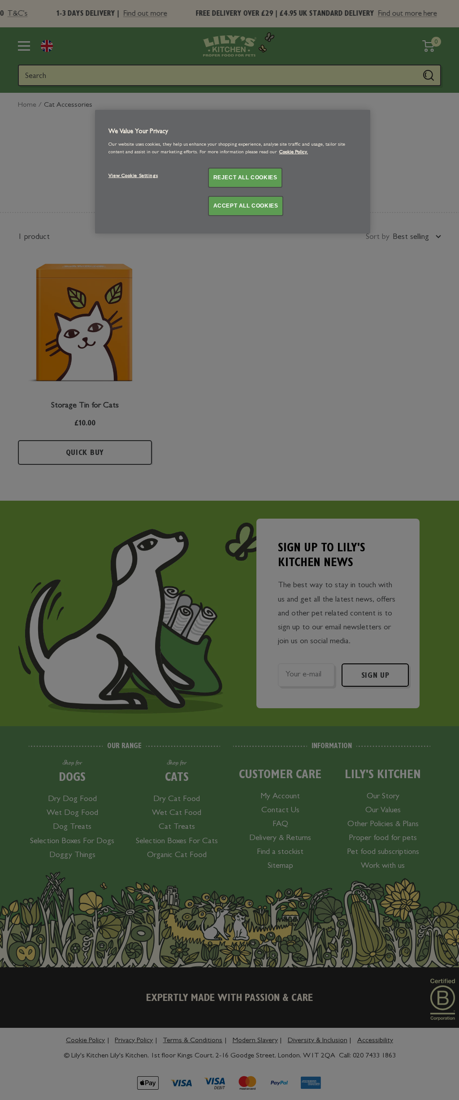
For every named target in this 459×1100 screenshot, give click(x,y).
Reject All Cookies (245, 177)
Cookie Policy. (293, 152)
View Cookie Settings (133, 176)
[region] (232, 171)
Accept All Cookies (245, 206)
